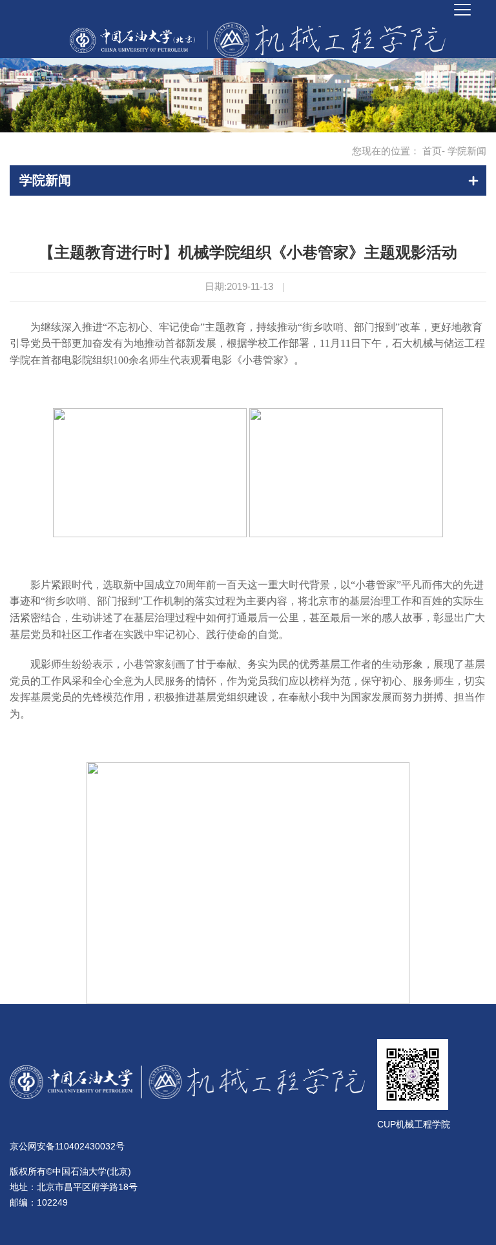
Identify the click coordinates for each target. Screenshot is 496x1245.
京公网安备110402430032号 (67, 1146)
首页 (432, 150)
